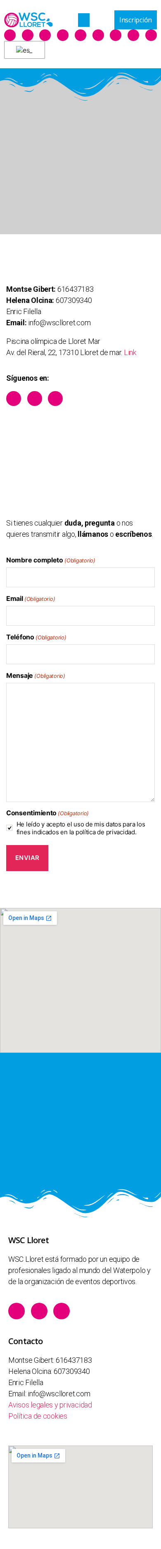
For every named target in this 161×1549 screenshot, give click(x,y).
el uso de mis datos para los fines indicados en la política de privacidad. (81, 828)
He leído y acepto (81, 828)
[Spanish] (23, 50)
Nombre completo (50, 560)
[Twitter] (27, 35)
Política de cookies (37, 1416)
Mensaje (35, 675)
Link (130, 352)
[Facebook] (10, 35)
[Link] (63, 35)
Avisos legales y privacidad (50, 1404)
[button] (84, 20)
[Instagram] (45, 35)
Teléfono (36, 637)
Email (30, 598)
